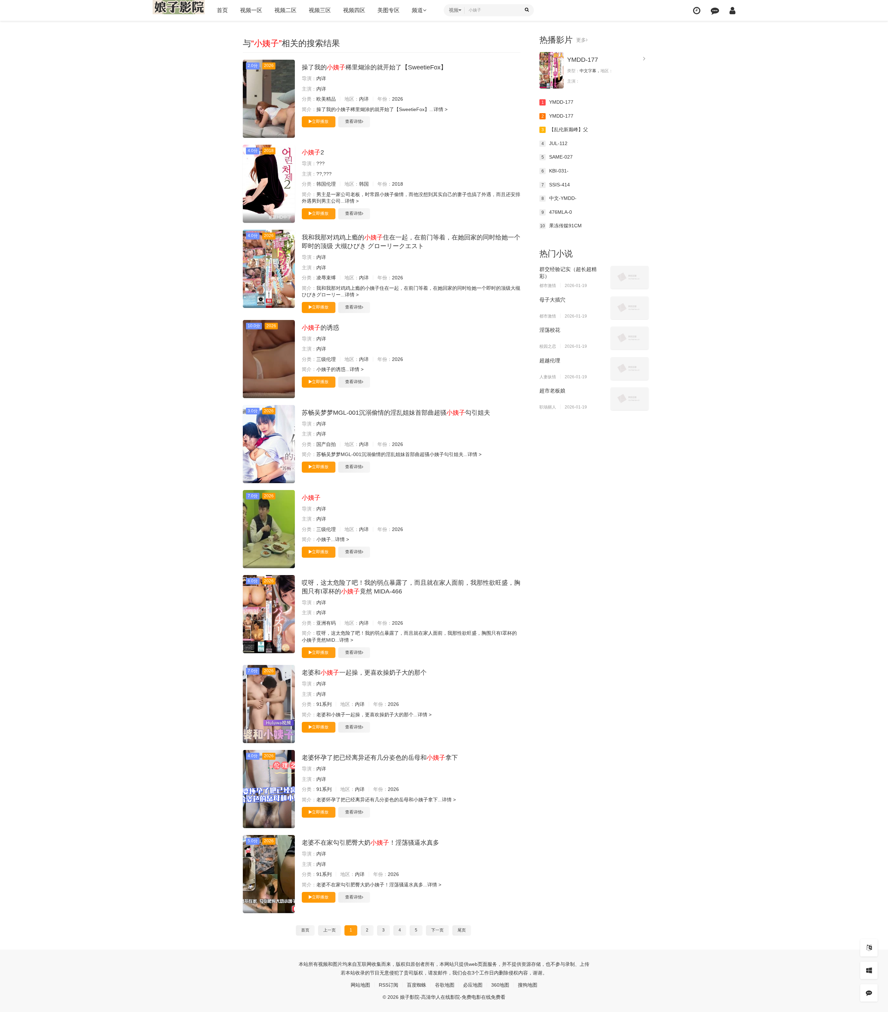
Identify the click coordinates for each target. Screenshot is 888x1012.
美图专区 (388, 10)
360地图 (500, 985)
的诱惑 (320, 327)
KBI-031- (555, 171)
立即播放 (320, 121)
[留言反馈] (715, 10)
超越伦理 (549, 360)
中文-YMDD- (559, 198)
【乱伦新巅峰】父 (564, 129)
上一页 (329, 930)
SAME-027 (557, 157)
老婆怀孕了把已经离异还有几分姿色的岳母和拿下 (380, 757)
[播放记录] (696, 10)
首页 (222, 10)
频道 (417, 10)
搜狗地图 (527, 985)
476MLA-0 (556, 212)
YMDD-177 (582, 59)
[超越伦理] (629, 368)
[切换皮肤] (869, 970)
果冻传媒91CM (561, 225)
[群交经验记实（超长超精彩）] (629, 277)
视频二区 (285, 10)
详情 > (440, 109)
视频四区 (354, 10)
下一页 (437, 930)
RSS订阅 (388, 985)
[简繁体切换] (869, 947)
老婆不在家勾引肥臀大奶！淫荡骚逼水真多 (370, 842)
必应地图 (473, 985)
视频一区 (251, 10)
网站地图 (360, 985)
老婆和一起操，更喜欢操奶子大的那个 (364, 672)
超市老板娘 (552, 391)
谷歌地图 (444, 985)
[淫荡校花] (629, 338)
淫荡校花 (549, 330)
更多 (581, 40)
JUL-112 (554, 143)
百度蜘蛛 (416, 985)
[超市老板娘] (629, 398)
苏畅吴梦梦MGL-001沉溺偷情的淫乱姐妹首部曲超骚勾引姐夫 (396, 412)
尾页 (462, 930)
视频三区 (320, 10)
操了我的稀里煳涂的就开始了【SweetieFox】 (374, 67)
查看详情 (353, 121)
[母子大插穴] (629, 307)
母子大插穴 (552, 300)
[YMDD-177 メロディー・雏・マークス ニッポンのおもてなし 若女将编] (551, 70)
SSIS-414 (555, 184)
